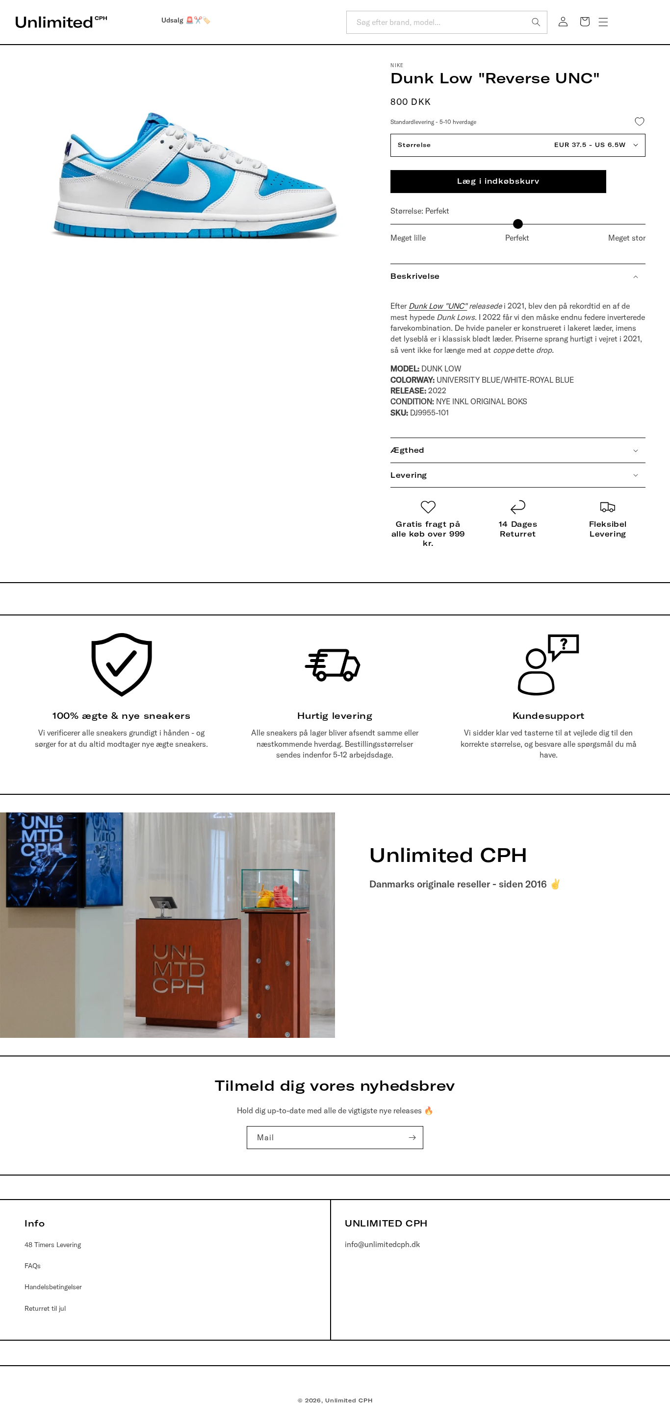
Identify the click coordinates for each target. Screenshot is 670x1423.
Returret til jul (45, 1308)
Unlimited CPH (348, 1400)
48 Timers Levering (53, 1244)
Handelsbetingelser (53, 1286)
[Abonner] (412, 1137)
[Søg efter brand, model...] (536, 22)
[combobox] (447, 22)
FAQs (33, 1265)
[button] (603, 22)
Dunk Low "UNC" (438, 306)
